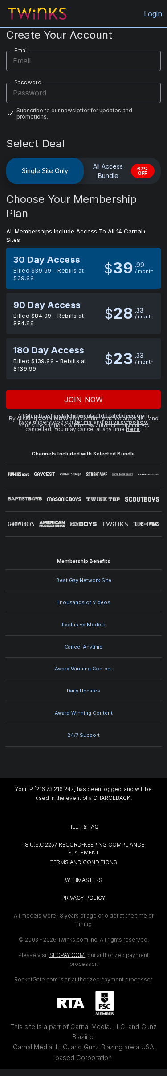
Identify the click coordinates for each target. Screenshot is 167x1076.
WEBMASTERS (83, 880)
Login (153, 13)
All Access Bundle (120, 170)
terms (83, 422)
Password (27, 82)
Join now (83, 399)
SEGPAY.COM (67, 955)
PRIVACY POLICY (83, 897)
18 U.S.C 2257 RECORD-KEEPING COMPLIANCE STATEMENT (84, 848)
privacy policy (126, 422)
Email (21, 50)
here (133, 429)
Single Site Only (45, 170)
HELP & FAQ (83, 826)
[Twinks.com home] (37, 14)
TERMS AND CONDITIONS (83, 862)
